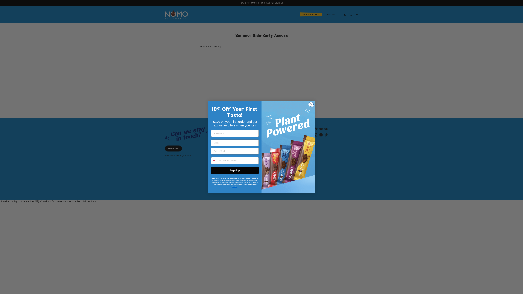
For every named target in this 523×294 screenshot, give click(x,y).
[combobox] (216, 160)
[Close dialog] (311, 104)
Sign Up (235, 170)
